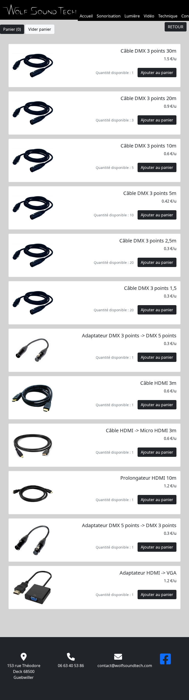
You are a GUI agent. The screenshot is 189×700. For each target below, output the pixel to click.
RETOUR (175, 27)
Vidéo (149, 16)
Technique (167, 16)
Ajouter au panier (157, 72)
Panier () (12, 29)
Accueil (86, 16)
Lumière (132, 16)
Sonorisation (109, 16)
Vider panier (39, 29)
